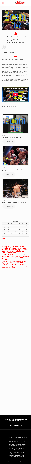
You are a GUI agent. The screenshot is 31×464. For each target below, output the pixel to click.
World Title (14, 251)
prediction (14, 249)
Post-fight (6, 248)
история (22, 264)
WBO (10, 251)
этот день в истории (10, 267)
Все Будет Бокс (16, 256)
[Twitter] (12, 461)
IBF (23, 246)
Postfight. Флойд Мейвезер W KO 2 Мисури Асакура (14, 202)
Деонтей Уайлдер (25, 256)
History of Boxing (19, 246)
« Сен (3, 238)
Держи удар (6, 258)
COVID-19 (12, 246)
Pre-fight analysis (7, 249)
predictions (20, 249)
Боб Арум (22, 254)
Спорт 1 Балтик (17, 259)
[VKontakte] (20, 461)
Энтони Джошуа (5, 262)
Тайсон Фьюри (5, 261)
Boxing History (5, 246)
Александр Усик (16, 254)
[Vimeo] (14, 461)
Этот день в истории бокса (16, 262)
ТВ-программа (23, 259)
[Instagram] (18, 461)
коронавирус (6, 266)
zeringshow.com (9, 253)
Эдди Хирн (25, 261)
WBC (8, 251)
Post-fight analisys (15, 248)
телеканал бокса (23, 266)
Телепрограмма (13, 261)
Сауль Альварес (10, 259)
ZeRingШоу (7, 254)
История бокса (14, 258)
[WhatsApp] (8, 461)
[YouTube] (16, 461)
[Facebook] (10, 461)
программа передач (15, 266)
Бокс (25, 254)
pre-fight (24, 248)
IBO (25, 246)
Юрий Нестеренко (11, 264)
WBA (6, 251)
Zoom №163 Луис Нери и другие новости (11, 137)
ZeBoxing (20, 251)
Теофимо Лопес (20, 261)
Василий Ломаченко (6, 256)
